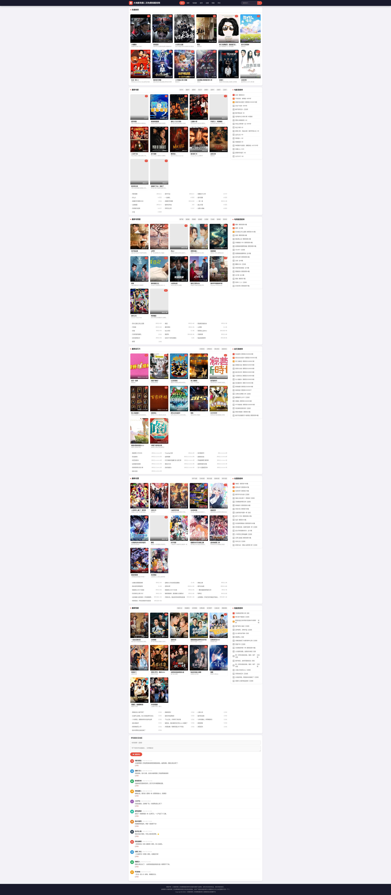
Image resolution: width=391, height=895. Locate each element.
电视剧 (195, 3)
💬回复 (137, 765)
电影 (188, 3)
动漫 (207, 3)
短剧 (213, 3)
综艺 (201, 3)
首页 (182, 3)
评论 (219, 3)
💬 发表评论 (136, 754)
